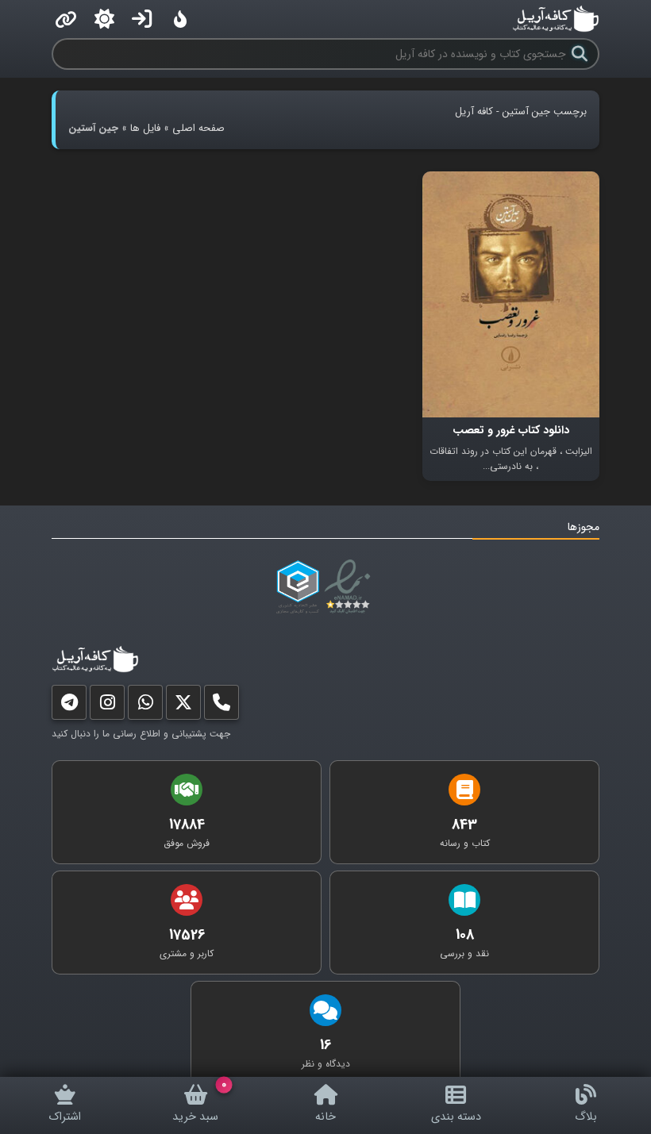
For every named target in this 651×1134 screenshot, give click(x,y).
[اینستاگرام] (107, 706)
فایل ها (145, 128)
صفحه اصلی (198, 128)
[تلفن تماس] (221, 706)
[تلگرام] (69, 706)
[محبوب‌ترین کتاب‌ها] (180, 19)
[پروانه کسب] (298, 587)
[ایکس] (183, 706)
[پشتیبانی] (145, 706)
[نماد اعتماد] (350, 587)
